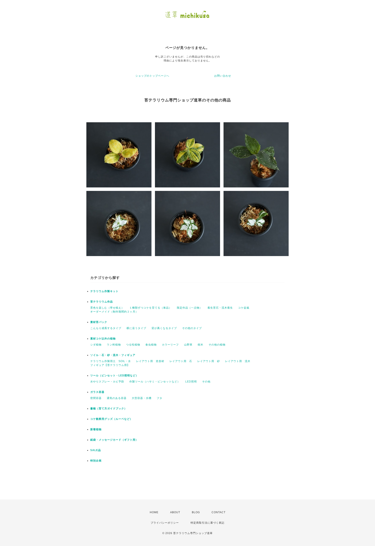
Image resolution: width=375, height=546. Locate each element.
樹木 (200, 344)
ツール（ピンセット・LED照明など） (114, 375)
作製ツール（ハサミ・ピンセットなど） (154, 381)
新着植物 (96, 429)
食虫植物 (151, 344)
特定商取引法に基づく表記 (207, 522)
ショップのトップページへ (152, 75)
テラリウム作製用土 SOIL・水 (110, 361)
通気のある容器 (117, 398)
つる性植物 (133, 344)
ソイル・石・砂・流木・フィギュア (112, 355)
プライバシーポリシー (165, 522)
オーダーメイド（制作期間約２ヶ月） (114, 311)
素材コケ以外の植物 (103, 338)
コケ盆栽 (243, 307)
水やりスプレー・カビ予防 (107, 381)
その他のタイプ (192, 328)
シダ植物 (96, 344)
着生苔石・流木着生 (220, 307)
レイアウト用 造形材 (150, 361)
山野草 (188, 344)
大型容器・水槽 (141, 398)
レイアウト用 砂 (208, 361)
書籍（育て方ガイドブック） (108, 408)
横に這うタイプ (136, 328)
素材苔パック (98, 322)
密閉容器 (96, 398)
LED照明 (191, 381)
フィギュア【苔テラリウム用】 (110, 365)
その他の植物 (217, 344)
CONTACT (218, 512)
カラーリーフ (170, 344)
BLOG (196, 512)
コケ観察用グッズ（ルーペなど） (111, 418)
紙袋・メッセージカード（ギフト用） (114, 439)
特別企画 (96, 460)
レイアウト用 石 (180, 361)
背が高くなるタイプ (164, 328)
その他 (206, 381)
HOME (154, 512)
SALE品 (95, 450)
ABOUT (175, 512)
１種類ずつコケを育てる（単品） (150, 307)
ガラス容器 (97, 392)
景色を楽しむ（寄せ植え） (107, 307)
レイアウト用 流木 (237, 361)
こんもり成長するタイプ (105, 328)
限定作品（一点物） (189, 307)
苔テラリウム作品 (101, 301)
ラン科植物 (114, 344)
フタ (159, 398)
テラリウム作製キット (104, 291)
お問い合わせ (222, 75)
